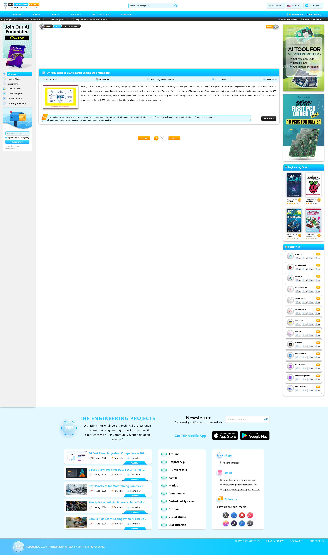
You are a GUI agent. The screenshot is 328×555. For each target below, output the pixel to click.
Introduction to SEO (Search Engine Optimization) (78, 72)
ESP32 (16, 19)
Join (317, 5)
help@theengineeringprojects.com (240, 484)
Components (300, 353)
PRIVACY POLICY (275, 541)
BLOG (37, 14)
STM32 (25, 19)
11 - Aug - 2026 (99, 490)
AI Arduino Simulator (312, 19)
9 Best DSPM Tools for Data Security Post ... (117, 469)
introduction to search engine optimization (96, 117)
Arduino (34, 19)
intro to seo (71, 117)
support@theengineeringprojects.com (241, 489)
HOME (18, 14)
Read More (269, 118)
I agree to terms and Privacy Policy (18, 138)
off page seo (199, 117)
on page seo (211, 117)
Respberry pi (177, 462)
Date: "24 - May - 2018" (71, 26)
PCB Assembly (315, 14)
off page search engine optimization (62, 120)
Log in (312, 5)
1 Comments (220, 79)
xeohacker (135, 458)
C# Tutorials (300, 364)
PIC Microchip (301, 287)
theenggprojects (231, 462)
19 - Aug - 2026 (99, 474)
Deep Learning (81, 19)
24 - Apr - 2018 (52, 79)
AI (71, 19)
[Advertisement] (159, 48)
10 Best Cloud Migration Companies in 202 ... (118, 453)
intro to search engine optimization (132, 117)
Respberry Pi (300, 265)
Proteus (298, 276)
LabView (298, 342)
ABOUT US (127, 14)
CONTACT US (317, 541)
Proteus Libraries (97, 19)
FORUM (78, 14)
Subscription (17, 142)
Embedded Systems (56, 19)
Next (173, 138)
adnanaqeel (104, 79)
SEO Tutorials (300, 387)
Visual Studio (300, 298)
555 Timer (299, 320)
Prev (145, 138)
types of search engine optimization (176, 117)
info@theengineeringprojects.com (239, 480)
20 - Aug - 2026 (99, 458)
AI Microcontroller (289, 19)
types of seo (154, 117)
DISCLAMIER (296, 541)
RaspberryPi (6, 19)
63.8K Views (272, 79)
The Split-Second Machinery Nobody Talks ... (118, 502)
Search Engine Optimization (162, 79)
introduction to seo (56, 117)
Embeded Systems (302, 375)
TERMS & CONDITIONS (247, 541)
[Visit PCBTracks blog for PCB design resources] (303, 160)
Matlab (298, 331)
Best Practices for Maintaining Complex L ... (117, 486)
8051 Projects (300, 309)
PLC (44, 19)
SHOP (56, 14)
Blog (57, 26)
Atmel (173, 477)
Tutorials (118, 458)
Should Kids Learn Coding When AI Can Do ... (118, 519)
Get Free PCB (297, 14)
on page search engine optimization (95, 120)
